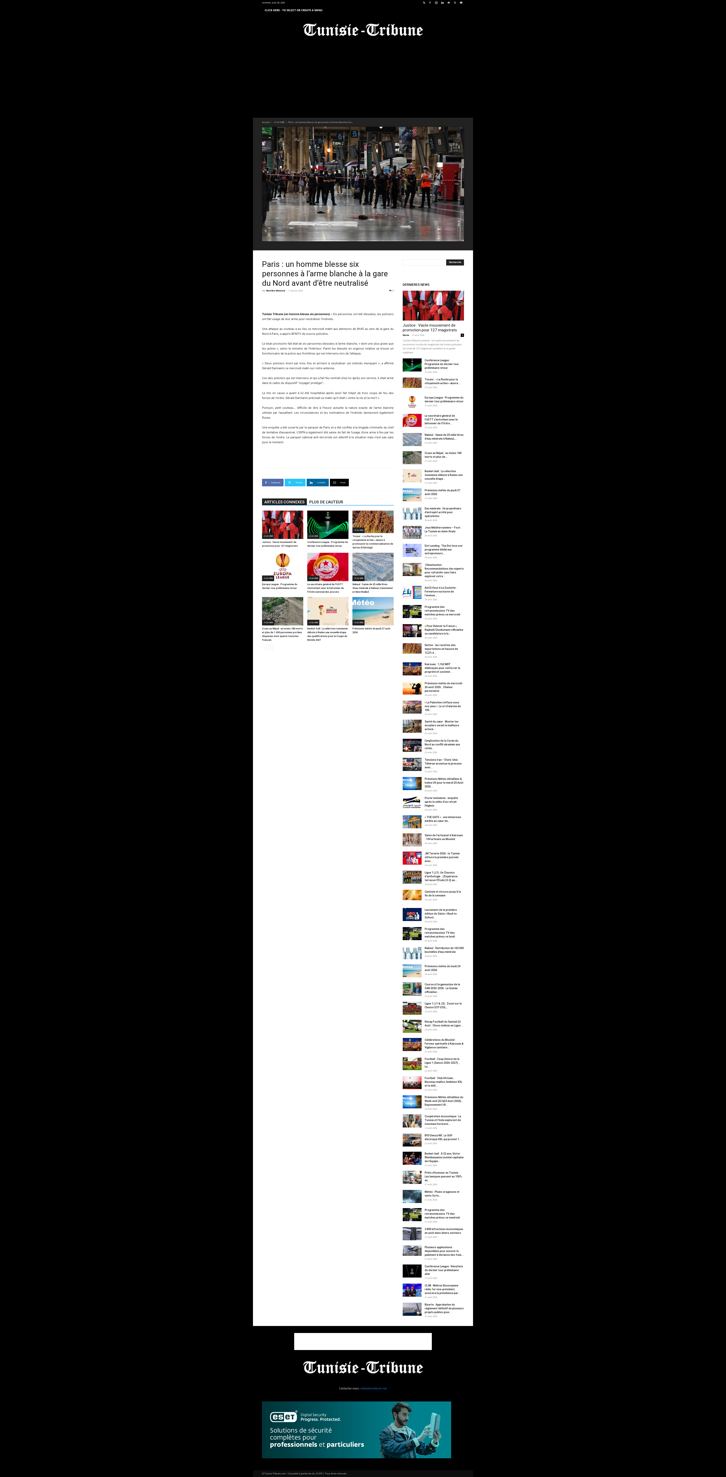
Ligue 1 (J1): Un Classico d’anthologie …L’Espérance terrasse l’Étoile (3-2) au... (441, 876)
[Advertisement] (328, 302)
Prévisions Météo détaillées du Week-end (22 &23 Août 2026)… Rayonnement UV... (444, 1101)
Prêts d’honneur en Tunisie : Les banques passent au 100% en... (443, 1176)
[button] (424, 2)
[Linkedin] (442, 2)
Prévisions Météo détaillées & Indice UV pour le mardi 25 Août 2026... (444, 782)
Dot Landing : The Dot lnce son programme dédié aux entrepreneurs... (443, 549)
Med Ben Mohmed (275, 290)
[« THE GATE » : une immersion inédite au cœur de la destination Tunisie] (412, 821)
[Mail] (448, 2)
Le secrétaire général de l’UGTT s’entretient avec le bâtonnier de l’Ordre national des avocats (325, 588)
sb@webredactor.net (373, 1388)
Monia (406, 335)
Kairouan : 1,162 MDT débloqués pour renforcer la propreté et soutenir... (442, 668)
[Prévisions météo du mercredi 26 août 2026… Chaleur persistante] (412, 688)
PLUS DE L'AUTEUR (326, 502)
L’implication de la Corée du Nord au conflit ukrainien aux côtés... (442, 744)
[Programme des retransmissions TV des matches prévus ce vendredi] (412, 1214)
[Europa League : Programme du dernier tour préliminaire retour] (282, 567)
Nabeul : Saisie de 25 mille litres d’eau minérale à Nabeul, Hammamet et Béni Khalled (372, 588)
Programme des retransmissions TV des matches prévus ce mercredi (442, 610)
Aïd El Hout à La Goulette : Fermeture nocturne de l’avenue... (441, 591)
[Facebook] (430, 2)
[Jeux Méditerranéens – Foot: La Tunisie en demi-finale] (412, 532)
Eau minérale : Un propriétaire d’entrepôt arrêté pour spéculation (443, 512)
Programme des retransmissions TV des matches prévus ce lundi (440, 932)
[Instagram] (436, 2)
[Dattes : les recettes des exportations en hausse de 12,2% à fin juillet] (412, 648)
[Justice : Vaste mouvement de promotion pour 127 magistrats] (282, 525)
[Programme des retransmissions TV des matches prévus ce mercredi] (412, 611)
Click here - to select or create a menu (294, 10)
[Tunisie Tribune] (363, 30)
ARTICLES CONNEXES (284, 502)
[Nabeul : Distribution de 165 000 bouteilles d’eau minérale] (412, 952)
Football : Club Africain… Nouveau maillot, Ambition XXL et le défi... (443, 1082)
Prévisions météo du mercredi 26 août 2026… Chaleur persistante (443, 687)
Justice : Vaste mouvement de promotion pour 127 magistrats (430, 327)
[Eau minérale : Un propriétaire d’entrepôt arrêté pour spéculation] (412, 513)
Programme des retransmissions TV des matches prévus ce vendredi (442, 1213)
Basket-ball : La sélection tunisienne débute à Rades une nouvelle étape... (444, 475)
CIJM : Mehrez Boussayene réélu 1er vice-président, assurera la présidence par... (442, 1289)
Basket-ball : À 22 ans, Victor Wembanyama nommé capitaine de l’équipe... (444, 1157)
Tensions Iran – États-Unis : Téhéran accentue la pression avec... (443, 763)
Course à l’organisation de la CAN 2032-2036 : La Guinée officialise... (442, 988)
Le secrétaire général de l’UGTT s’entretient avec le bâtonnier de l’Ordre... (441, 419)
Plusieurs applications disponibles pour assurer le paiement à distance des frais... (444, 1251)
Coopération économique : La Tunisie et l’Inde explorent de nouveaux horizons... (443, 1120)
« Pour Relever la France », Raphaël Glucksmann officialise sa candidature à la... (444, 629)
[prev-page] (264, 647)
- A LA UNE (279, 122)
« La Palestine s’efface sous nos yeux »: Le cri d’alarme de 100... (443, 706)
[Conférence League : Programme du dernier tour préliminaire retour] (327, 525)
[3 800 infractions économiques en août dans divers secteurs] (412, 1233)
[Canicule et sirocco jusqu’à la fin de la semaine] (412, 895)
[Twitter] (455, 2)
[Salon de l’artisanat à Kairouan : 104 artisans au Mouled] (412, 839)
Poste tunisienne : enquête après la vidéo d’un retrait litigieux (441, 802)
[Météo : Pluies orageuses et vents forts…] (412, 1196)
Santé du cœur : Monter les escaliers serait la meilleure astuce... (442, 725)
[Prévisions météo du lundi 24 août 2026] (412, 970)
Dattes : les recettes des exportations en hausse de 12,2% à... (441, 649)
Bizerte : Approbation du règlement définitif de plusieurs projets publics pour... (444, 1308)
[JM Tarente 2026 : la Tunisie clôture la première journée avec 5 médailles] (412, 858)
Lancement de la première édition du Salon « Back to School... (441, 913)
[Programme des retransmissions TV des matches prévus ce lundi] (412, 933)
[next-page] (270, 647)
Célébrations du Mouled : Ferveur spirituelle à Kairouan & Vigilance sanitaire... (444, 1043)
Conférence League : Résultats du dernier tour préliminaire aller (444, 1270)
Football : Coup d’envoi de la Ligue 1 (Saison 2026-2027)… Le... (442, 1062)
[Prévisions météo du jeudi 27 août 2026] (373, 611)
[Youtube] (461, 2)
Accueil (266, 122)
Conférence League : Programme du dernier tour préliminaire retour (442, 364)
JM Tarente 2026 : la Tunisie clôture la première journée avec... (442, 857)
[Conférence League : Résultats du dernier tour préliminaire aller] (412, 1271)
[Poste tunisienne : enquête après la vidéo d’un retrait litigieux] (412, 802)
